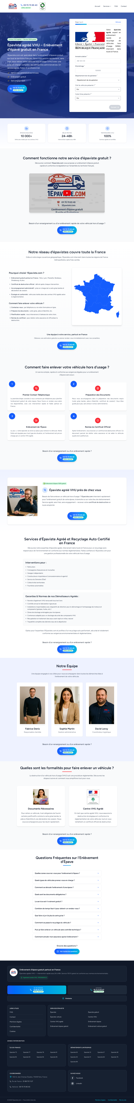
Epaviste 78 (40, 1052)
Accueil (97, 6)
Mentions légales (16, 1022)
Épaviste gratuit (93, 1012)
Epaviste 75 (13, 1052)
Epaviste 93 (26, 1057)
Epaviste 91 (53, 1052)
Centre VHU (92, 1017)
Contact (124, 6)
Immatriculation (81, 56)
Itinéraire (68, 998)
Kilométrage (80, 66)
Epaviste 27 (101, 1052)
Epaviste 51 (87, 1057)
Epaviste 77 (26, 1052)
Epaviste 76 (114, 1057)
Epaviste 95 (53, 1057)
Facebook (79, 1078)
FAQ (116, 6)
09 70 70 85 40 (30, 5)
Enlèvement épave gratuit (59, 1026)
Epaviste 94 (40, 1057)
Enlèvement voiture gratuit (97, 1026)
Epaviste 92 (13, 1057)
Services (106, 6)
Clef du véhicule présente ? (85, 85)
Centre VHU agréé (56, 1021)
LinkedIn (79, 1083)
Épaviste (53, 1012)
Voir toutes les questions (68, 951)
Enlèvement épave (94, 1021)
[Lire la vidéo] (67, 193)
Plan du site (122, 1100)
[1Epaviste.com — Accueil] (14, 972)
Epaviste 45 (74, 1057)
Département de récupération (86, 76)
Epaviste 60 (101, 1057)
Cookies (12, 1031)
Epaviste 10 (87, 1052)
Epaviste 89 (74, 1062)
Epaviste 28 (114, 1052)
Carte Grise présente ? (83, 94)
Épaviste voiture (55, 1017)
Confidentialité (15, 1026)
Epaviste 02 (74, 1052)
